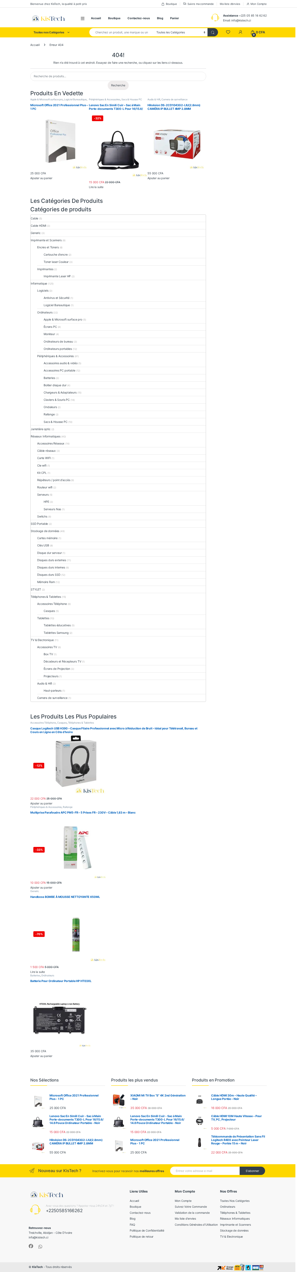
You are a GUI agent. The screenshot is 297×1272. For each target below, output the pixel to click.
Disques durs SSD (48, 574)
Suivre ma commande (200, 3)
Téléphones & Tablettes (46, 596)
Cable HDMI (38, 225)
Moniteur (49, 334)
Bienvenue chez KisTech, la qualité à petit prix (58, 3)
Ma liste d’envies (230, 3)
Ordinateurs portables (58, 348)
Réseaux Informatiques (45, 436)
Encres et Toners (48, 247)
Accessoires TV (47, 647)
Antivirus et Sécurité (57, 297)
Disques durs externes (51, 560)
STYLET (36, 589)
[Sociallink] (31, 1246)
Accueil (96, 18)
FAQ (132, 1224)
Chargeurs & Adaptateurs (60, 392)
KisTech (37, 1267)
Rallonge (49, 414)
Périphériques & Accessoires (104, 99)
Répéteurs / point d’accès (53, 480)
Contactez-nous (138, 18)
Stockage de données (45, 531)
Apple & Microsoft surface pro (46, 99)
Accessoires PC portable (59, 370)
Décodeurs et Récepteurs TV (62, 661)
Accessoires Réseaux (50, 443)
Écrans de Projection (57, 668)
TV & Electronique (42, 640)
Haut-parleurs (52, 690)
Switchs (42, 516)
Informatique (39, 283)
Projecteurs (51, 676)
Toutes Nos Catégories (235, 1200)
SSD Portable (39, 523)
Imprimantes (45, 269)
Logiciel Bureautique (75, 99)
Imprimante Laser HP (57, 276)
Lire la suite (96, 187)
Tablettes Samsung (56, 632)
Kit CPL (42, 472)
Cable (34, 218)
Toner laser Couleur (56, 262)
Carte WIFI (44, 458)
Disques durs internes (51, 567)
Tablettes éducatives (57, 625)
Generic (36, 233)
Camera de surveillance (174, 99)
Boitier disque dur (55, 385)
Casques (49, 611)
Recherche (118, 85)
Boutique (171, 3)
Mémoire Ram (46, 582)
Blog (160, 18)
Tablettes (43, 618)
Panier (174, 18)
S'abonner (252, 1171)
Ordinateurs (44, 312)
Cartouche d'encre (56, 254)
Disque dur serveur (49, 553)
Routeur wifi (44, 487)
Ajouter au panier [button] (41, 178)
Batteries (49, 378)
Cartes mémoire (47, 538)
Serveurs (43, 494)
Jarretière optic (41, 429)
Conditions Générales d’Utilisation (196, 1224)
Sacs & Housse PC (131, 99)
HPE (46, 501)
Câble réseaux (46, 450)
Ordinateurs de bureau (58, 341)
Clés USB (43, 545)
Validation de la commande (192, 1212)
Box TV (48, 654)
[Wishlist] (228, 32)
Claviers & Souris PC (57, 399)
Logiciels (42, 290)
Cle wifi (41, 465)
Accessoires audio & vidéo (61, 363)
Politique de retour (141, 1236)
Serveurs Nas (52, 509)
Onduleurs (50, 407)
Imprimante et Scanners (46, 240)
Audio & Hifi (153, 99)
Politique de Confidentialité (147, 1230)
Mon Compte (259, 3)
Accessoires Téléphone (52, 603)
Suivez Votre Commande (191, 1206)
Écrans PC (50, 326)
